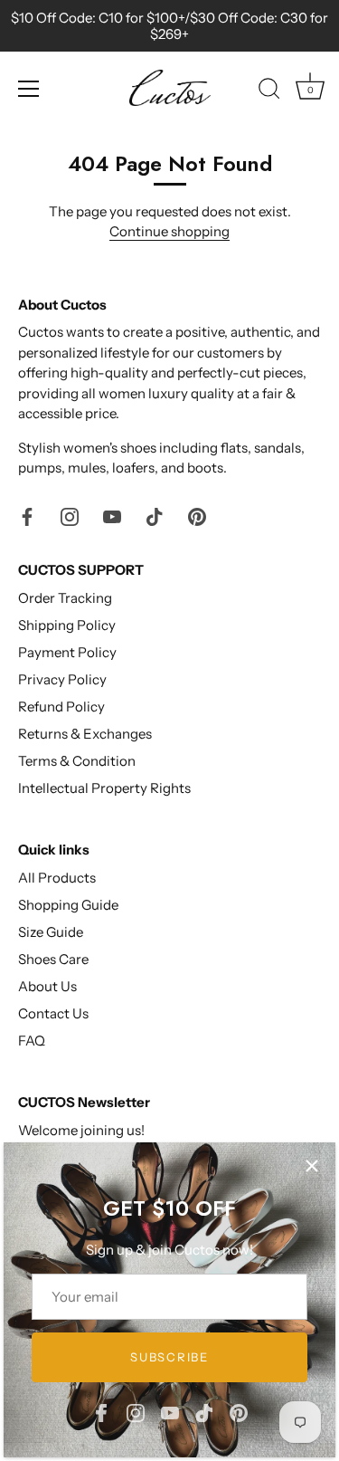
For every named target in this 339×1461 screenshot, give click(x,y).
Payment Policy (67, 652)
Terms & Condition (77, 760)
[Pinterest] (239, 1411)
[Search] (269, 91)
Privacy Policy (62, 679)
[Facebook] (101, 1411)
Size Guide (50, 932)
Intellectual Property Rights (104, 788)
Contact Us (53, 1013)
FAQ (31, 1040)
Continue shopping (169, 231)
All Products (57, 877)
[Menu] (29, 89)
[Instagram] (136, 1411)
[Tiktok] (204, 1411)
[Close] (312, 1166)
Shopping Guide (68, 904)
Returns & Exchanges (85, 733)
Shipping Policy (67, 625)
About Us (47, 986)
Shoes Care (53, 959)
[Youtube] (170, 1411)
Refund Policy (61, 706)
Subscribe (169, 1357)
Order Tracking (65, 597)
